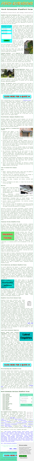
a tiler (24, 425)
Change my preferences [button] (23, 457)
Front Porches (21, 438)
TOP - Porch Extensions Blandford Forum (10, 443)
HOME (18, 6)
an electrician (22, 420)
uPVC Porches (7, 431)
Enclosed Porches (16, 431)
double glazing (18, 419)
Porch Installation (19, 432)
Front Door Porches (12, 438)
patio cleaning (8, 426)
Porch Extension (28, 432)
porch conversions (19, 319)
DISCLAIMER (31, 6)
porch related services (9, 320)
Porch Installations (17, 435)
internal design (4, 51)
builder (20, 26)
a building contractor (21, 422)
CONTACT (26, 6)
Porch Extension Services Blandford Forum (15, 391)
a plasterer (8, 421)
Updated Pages (14, 452)
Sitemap (2, 452)
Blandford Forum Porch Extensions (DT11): (11, 15)
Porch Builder (11, 437)
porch (4, 267)
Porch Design (4, 437)
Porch (2, 100)
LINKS (21, 6)
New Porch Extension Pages (7, 452)
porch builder (17, 66)
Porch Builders (10, 432)
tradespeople (20, 415)
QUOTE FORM (30, 323)
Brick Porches (25, 431)
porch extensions (15, 111)
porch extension (21, 83)
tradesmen (29, 427)
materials (20, 44)
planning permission (22, 54)
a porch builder (12, 416)
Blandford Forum (27, 100)
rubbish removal (27, 426)
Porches (8, 435)
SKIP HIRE (12, 417)
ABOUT (23, 6)
